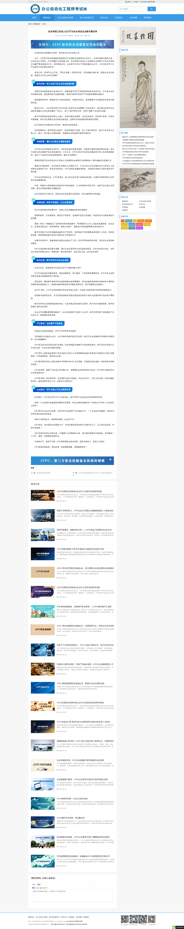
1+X (122, 221)
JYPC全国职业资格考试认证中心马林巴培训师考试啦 (79, 491)
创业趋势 (132, 224)
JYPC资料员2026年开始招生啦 (132, 158)
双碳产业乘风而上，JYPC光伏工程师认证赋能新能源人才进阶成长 (85, 511)
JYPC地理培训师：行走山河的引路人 (72, 799)
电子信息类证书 (86, 18)
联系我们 (148, 18)
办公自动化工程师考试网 (147, 2)
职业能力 (148, 221)
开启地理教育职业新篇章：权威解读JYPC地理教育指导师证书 (83, 856)
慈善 (134, 221)
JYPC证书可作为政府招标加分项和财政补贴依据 (138, 164)
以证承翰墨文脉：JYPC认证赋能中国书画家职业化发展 (80, 760)
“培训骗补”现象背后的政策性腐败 (133, 140)
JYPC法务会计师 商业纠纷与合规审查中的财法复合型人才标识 (83, 722)
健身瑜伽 (141, 221)
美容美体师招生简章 (43, 473)
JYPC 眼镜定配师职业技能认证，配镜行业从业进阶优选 (80, 683)
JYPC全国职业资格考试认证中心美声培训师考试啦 (78, 587)
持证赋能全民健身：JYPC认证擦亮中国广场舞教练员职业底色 (83, 837)
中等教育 (132, 228)
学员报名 (119, 18)
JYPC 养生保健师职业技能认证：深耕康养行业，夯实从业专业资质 (85, 626)
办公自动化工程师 (65, 18)
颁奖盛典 (129, 221)
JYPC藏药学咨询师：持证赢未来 (71, 818)
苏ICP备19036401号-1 (58, 924)
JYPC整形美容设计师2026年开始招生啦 (135, 152)
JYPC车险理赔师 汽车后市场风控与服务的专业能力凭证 (80, 549)
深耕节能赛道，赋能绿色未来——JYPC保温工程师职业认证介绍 (84, 530)
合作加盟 (133, 18)
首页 (34, 18)
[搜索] (152, 9)
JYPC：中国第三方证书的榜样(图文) (134, 155)
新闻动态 (47, 18)
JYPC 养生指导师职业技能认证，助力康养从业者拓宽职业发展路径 (85, 568)
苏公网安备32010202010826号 (76, 924)
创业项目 (139, 224)
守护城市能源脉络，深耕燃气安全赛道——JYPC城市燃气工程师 (84, 607)
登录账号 (44, 888)
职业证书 (124, 224)
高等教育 (147, 224)
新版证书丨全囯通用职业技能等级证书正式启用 (137, 137)
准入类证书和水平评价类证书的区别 (134, 146)
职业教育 (124, 228)
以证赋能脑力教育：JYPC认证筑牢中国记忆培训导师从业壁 (82, 779)
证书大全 (104, 18)
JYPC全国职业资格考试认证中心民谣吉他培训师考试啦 (80, 703)
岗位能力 (139, 228)
